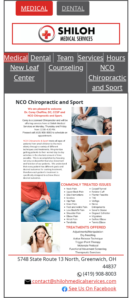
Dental (40, 57)
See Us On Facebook (92, 288)
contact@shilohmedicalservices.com (73, 281)
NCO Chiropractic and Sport (107, 77)
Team (65, 57)
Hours (116, 57)
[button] (34, 8)
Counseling (66, 67)
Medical (16, 57)
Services (90, 57)
